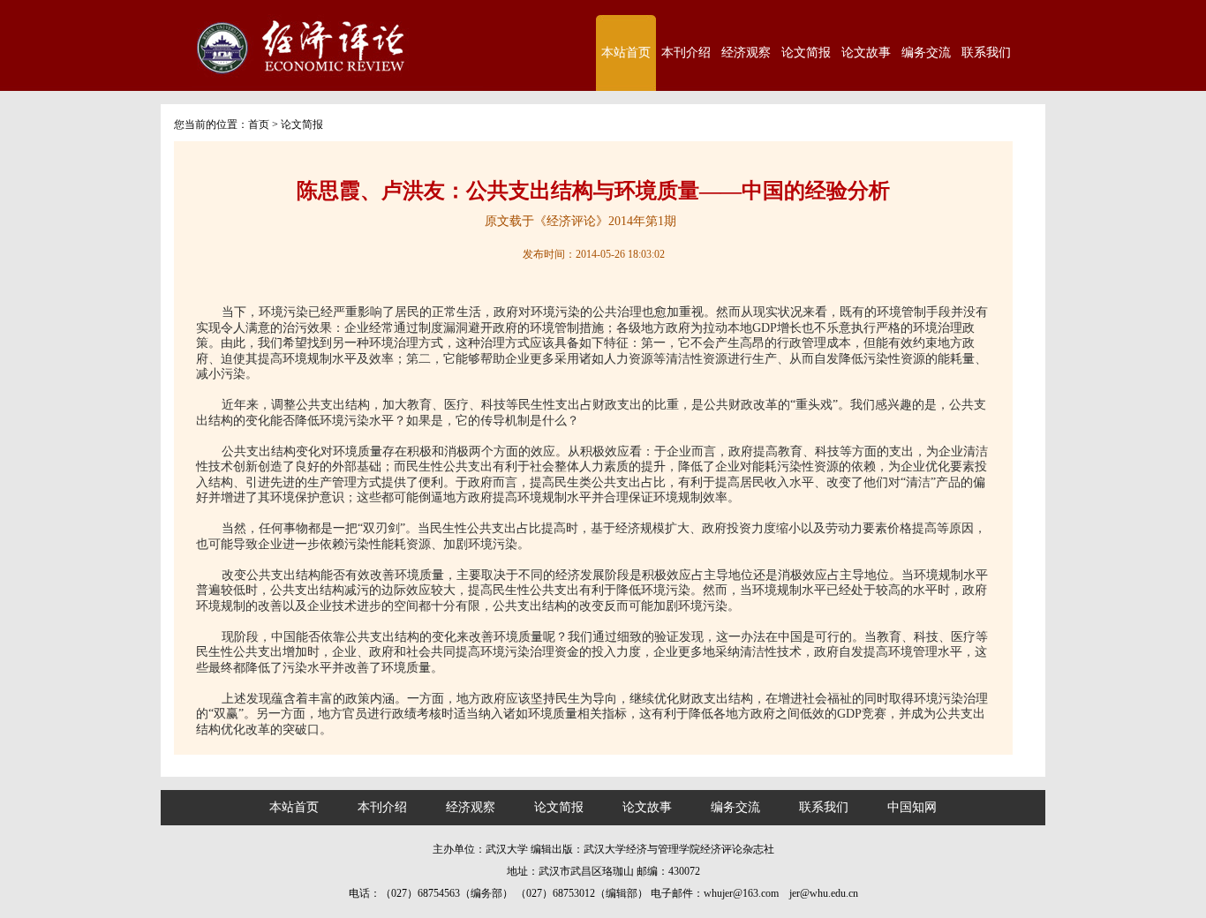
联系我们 (986, 52)
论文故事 (866, 52)
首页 (258, 124)
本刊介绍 (686, 52)
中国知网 (912, 807)
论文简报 (806, 52)
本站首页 (626, 52)
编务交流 (926, 52)
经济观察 (746, 52)
